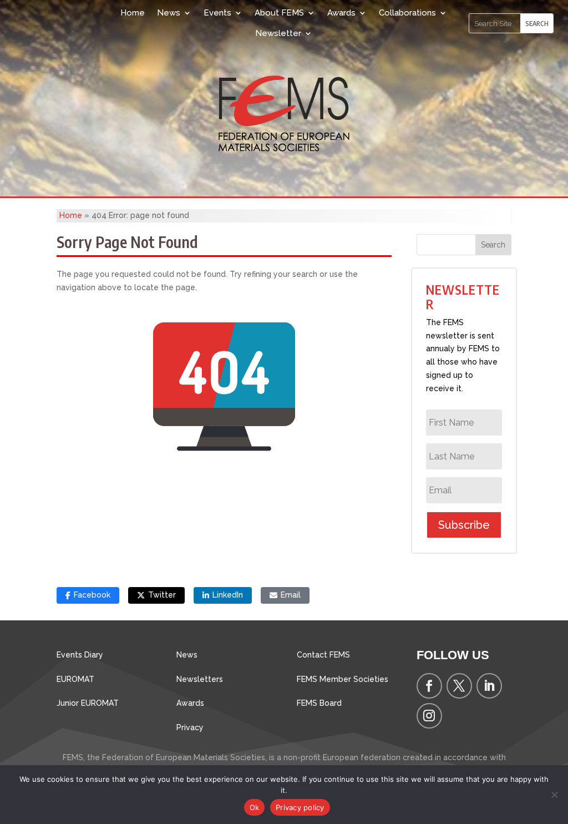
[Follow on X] (459, 686)
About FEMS (279, 13)
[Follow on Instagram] (429, 716)
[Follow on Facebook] (429, 686)
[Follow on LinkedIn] (489, 686)
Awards (341, 13)
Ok (255, 807)
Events (217, 13)
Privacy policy (300, 807)
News (168, 13)
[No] (554, 794)
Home (132, 13)
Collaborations (407, 13)
